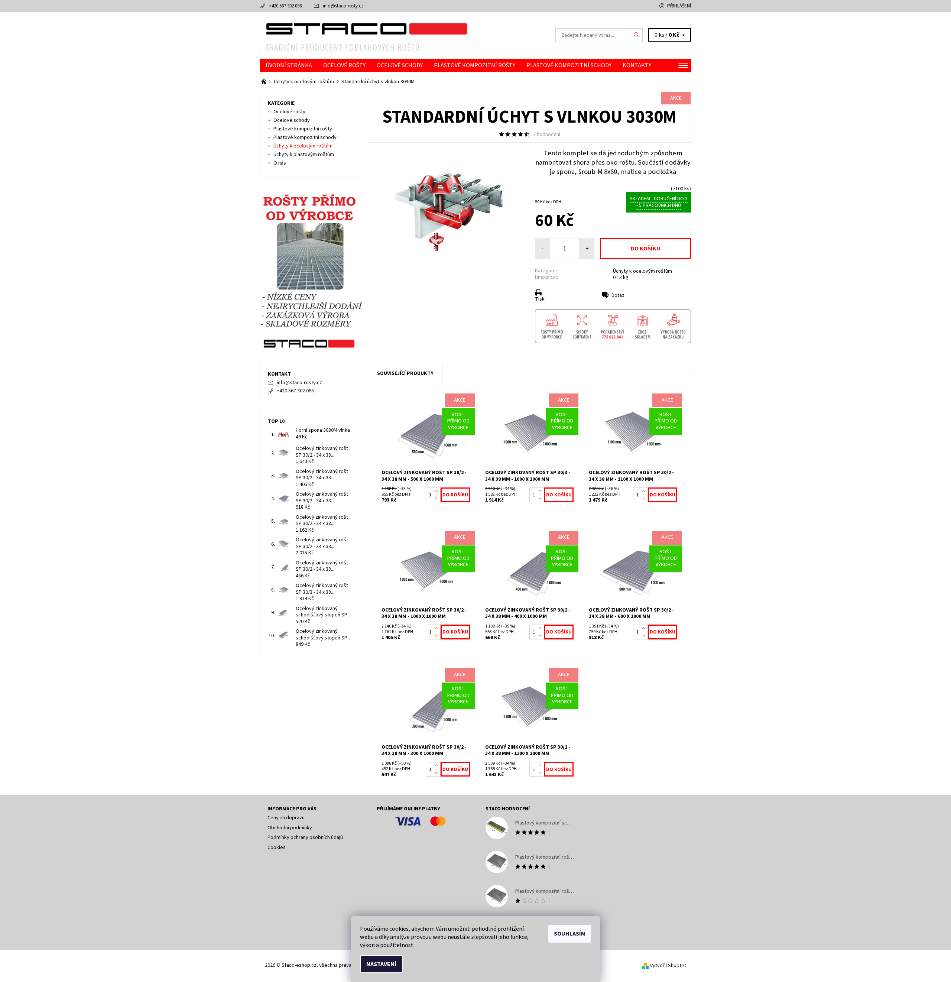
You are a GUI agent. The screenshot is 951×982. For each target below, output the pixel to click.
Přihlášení (679, 6)
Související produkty (405, 373)
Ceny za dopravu (286, 817)
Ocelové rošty (344, 65)
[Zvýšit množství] (438, 491)
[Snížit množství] (438, 498)
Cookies (276, 847)
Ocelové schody (400, 65)
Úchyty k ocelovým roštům (642, 271)
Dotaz (617, 295)
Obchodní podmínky (289, 828)
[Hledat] (637, 35)
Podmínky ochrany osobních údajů (305, 837)
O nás (279, 163)
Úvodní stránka (289, 65)
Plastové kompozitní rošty (474, 65)
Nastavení (381, 964)
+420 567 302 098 (285, 6)
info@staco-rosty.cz (343, 6)
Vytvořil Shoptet (668, 965)
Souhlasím (569, 934)
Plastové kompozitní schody (568, 65)
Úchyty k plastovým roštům (303, 154)
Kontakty (637, 65)
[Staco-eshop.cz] (368, 35)
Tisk (540, 299)
